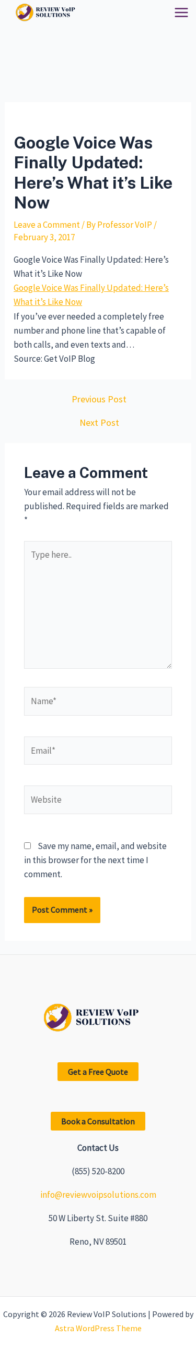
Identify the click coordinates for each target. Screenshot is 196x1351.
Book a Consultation (98, 1121)
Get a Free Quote (98, 1071)
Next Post (99, 422)
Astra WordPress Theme (98, 1328)
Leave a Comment (47, 224)
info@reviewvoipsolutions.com (98, 1194)
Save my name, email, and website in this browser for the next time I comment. (95, 860)
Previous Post (99, 399)
